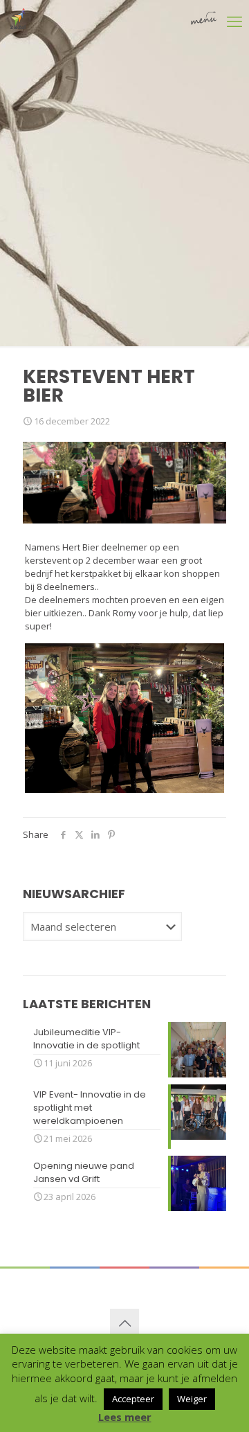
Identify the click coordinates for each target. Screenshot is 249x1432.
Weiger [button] (192, 1399)
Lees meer (124, 1417)
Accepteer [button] (133, 1399)
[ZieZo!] (23, 17)
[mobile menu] (216, 21)
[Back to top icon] (124, 1323)
